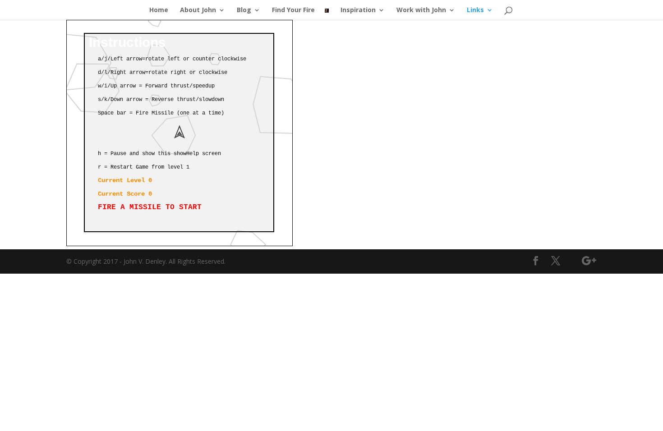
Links (475, 10)
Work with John (421, 10)
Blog (244, 10)
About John (198, 10)
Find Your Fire (293, 10)
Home (158, 10)
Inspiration (358, 10)
